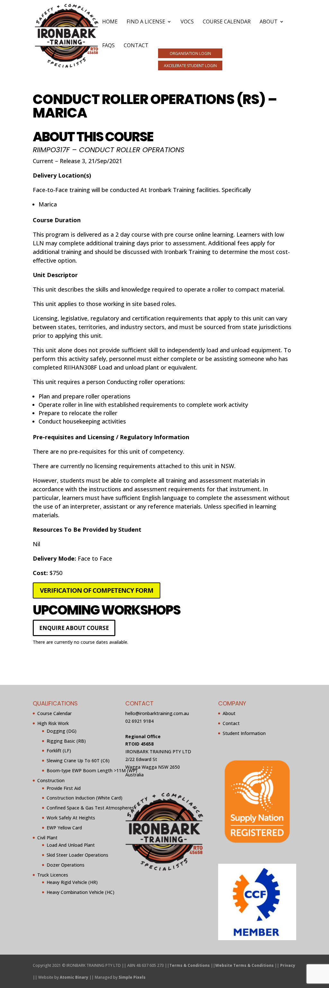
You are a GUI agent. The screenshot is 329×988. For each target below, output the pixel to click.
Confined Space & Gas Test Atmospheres (90, 808)
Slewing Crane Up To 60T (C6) (78, 760)
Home (110, 22)
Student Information (244, 733)
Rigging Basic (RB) (66, 741)
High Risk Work (53, 723)
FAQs (108, 46)
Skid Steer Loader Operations (77, 855)
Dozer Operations (65, 865)
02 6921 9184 (139, 721)
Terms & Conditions (189, 965)
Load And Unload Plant (71, 845)
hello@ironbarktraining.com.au (157, 713)
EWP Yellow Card (64, 827)
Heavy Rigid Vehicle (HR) (72, 882)
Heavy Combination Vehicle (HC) (80, 892)
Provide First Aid (64, 788)
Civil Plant (47, 837)
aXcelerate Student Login (190, 65)
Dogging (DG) (61, 731)
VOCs (187, 22)
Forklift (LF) (59, 751)
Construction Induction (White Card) (84, 798)
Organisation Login (190, 53)
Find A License (146, 22)
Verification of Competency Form (96, 590)
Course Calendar (227, 22)
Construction (51, 780)
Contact (136, 46)
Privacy (287, 965)
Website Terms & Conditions (244, 965)
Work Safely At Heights (71, 818)
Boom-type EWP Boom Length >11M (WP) (92, 770)
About (269, 22)
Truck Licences (52, 874)
